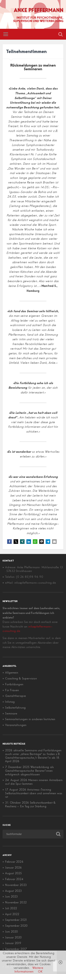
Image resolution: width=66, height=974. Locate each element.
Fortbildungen (14, 684)
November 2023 (16, 885)
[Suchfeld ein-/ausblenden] (60, 34)
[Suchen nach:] (33, 834)
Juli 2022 (11, 908)
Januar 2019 (13, 943)
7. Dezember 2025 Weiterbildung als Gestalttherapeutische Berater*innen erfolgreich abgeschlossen (29, 770)
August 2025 (13, 873)
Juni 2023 (11, 896)
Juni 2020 (11, 931)
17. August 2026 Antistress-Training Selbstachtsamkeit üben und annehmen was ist (33, 793)
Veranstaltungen (15, 725)
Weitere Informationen (28, 969)
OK (40, 971)
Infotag (10, 701)
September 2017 (16, 949)
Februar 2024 (14, 879)
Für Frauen (12, 690)
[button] (9, 541)
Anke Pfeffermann (38, 9)
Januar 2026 (13, 867)
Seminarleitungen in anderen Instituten (30, 719)
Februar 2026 (14, 861)
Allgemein (11, 672)
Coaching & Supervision (21, 678)
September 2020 (16, 925)
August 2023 (13, 891)
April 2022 (12, 914)
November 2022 (15, 902)
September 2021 (16, 920)
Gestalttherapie (15, 696)
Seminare (11, 713)
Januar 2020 (13, 937)
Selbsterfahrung (15, 707)
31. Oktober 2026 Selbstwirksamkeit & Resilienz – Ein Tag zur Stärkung (30, 804)
